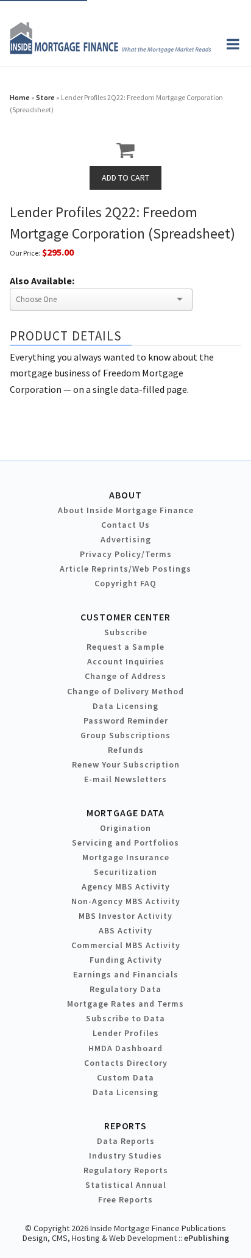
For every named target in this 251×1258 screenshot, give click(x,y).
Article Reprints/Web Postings (125, 568)
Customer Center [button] (125, 617)
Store (45, 97)
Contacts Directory (126, 1062)
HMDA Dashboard (125, 1048)
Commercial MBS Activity (125, 945)
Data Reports (126, 1140)
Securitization (125, 871)
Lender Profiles (126, 1032)
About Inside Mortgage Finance (126, 510)
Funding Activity (126, 959)
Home (20, 97)
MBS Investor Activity (125, 915)
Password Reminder (125, 720)
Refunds (126, 749)
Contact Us (125, 524)
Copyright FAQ (125, 583)
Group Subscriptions (125, 735)
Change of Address (125, 675)
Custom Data (125, 1077)
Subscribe (125, 632)
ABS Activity (125, 930)
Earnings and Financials (126, 974)
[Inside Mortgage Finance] (110, 51)
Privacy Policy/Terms (126, 553)
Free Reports (125, 1199)
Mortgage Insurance (125, 857)
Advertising (126, 539)
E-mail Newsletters (125, 779)
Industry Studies (125, 1155)
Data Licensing (125, 705)
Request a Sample (125, 646)
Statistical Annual (125, 1184)
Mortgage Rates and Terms (125, 1003)
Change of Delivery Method (125, 691)
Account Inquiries (125, 661)
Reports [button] (125, 1126)
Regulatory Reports (125, 1170)
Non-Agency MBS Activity (125, 901)
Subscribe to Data (125, 1018)
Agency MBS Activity (126, 886)
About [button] (125, 495)
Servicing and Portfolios (125, 842)
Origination (125, 827)
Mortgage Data (126, 813)
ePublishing (206, 1237)
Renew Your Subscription (126, 764)
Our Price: (25, 252)
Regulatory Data (125, 988)
